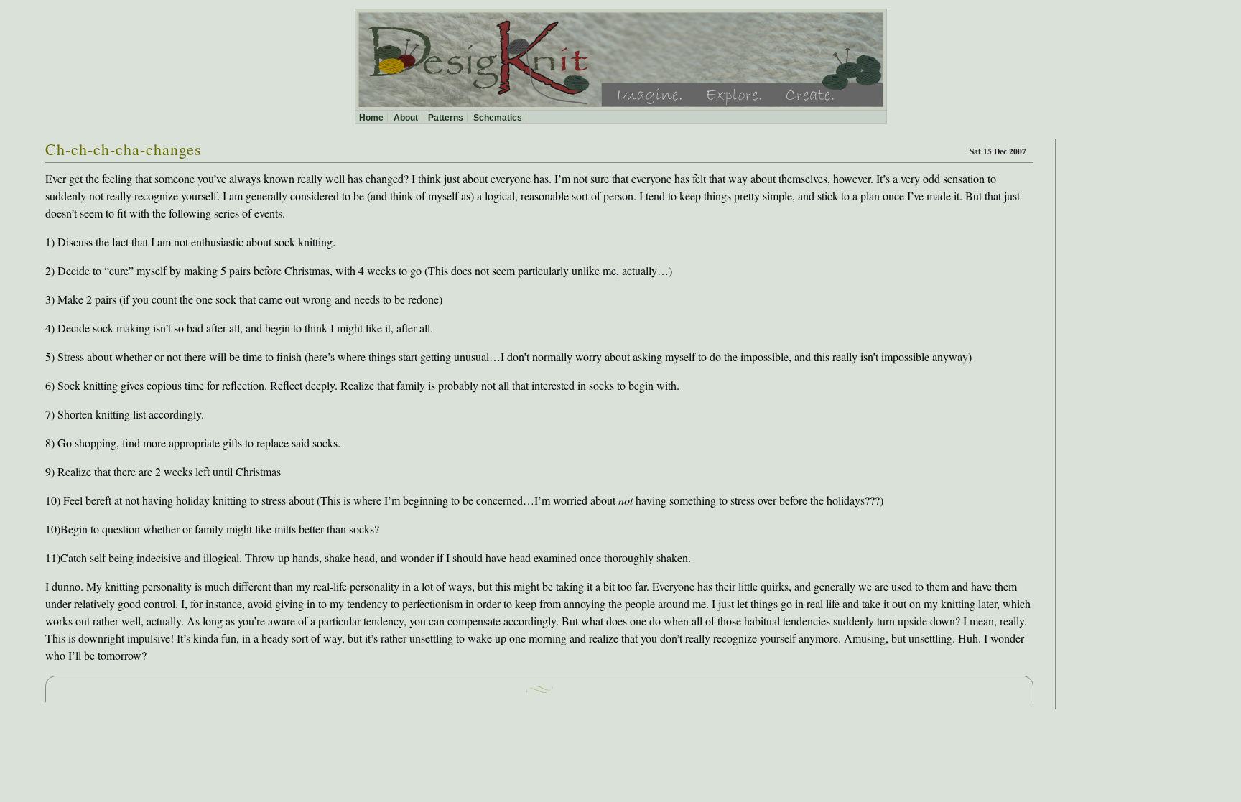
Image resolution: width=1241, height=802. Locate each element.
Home (371, 117)
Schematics (497, 117)
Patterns (445, 117)
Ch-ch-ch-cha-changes (123, 149)
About (406, 117)
